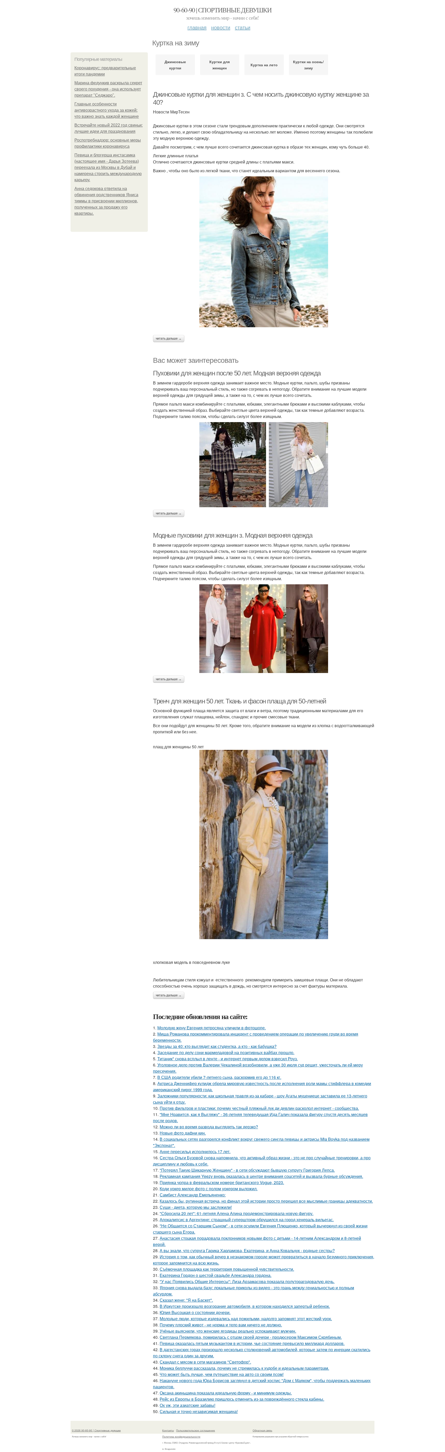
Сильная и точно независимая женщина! (199, 1411)
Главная (197, 27)
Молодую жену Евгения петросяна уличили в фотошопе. (211, 1028)
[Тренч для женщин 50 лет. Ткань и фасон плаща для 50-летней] (263, 844)
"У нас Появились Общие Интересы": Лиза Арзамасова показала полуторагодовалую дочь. (247, 1281)
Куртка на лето (264, 64)
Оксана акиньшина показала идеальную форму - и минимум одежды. (226, 1393)
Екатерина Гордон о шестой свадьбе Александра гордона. (215, 1275)
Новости (220, 27)
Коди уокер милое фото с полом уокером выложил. (209, 1189)
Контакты (168, 1430)
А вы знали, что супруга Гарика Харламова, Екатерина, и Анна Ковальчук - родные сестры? (247, 1250)
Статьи (242, 27)
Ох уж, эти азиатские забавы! (187, 1405)
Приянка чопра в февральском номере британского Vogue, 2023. (222, 1182)
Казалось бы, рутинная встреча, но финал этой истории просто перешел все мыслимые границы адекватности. (266, 1201)
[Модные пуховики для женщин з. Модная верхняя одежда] (263, 628)
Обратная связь (262, 1430)
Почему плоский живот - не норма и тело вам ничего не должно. (221, 1325)
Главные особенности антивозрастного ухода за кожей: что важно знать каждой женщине (106, 110)
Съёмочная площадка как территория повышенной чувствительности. (227, 1269)
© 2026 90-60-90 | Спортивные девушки (96, 1430)
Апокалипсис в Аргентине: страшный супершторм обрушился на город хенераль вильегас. (247, 1220)
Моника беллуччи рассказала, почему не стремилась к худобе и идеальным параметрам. (244, 1368)
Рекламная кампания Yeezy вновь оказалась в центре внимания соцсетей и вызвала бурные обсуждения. (261, 1176)
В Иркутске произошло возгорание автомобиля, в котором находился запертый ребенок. (245, 1306)
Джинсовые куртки (175, 64)
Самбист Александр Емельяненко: (193, 1195)
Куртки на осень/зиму (308, 64)
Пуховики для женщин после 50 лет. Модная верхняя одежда (237, 373)
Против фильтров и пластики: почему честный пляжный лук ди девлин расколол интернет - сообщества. (259, 1108)
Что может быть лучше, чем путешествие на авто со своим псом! (222, 1374)
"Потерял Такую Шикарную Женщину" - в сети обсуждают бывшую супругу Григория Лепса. (247, 1170)
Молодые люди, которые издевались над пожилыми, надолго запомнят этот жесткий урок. (246, 1319)
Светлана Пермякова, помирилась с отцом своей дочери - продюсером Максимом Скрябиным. (251, 1337)
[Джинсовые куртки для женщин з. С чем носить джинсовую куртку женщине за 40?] (263, 251)
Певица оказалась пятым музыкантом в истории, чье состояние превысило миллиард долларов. (252, 1343)
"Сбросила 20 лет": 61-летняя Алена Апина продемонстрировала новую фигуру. (236, 1213)
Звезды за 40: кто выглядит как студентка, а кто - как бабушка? (217, 1046)
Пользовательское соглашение (195, 1430)
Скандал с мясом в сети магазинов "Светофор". (205, 1362)
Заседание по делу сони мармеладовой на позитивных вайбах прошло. (225, 1052)
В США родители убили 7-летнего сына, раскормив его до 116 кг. (219, 1077)
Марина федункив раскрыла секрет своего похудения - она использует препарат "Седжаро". (108, 89)
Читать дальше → (169, 338)
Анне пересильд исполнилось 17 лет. (195, 1151)
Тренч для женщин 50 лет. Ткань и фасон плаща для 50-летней (239, 701)
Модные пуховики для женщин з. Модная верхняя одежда (232, 535)
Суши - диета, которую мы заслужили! (196, 1207)
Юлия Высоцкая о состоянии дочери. (195, 1312)
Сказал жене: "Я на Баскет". (186, 1300)
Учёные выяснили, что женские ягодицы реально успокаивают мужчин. (228, 1331)
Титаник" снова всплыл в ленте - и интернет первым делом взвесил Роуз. (227, 1059)
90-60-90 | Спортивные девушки (223, 9)
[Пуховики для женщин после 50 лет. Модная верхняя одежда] (263, 464)
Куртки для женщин (219, 64)
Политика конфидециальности (181, 1436)
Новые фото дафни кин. (183, 1133)
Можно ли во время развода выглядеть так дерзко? (209, 1127)
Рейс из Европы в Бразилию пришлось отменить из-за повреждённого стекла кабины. (242, 1399)
